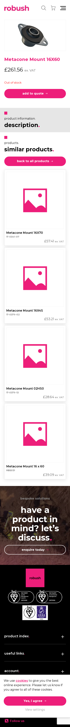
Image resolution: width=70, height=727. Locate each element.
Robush (16, 8)
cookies (22, 680)
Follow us (17, 721)
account (12, 671)
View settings (35, 709)
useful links (14, 653)
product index (17, 636)
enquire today (33, 550)
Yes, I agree (33, 701)
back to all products (33, 161)
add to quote (33, 93)
